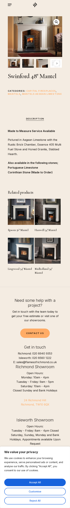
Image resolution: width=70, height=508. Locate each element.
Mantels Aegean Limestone (42, 94)
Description (35, 118)
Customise (35, 491)
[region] (35, 477)
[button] (56, 22)
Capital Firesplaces (41, 90)
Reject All (35, 500)
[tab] (35, 118)
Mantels (14, 94)
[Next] (57, 63)
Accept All (35, 482)
